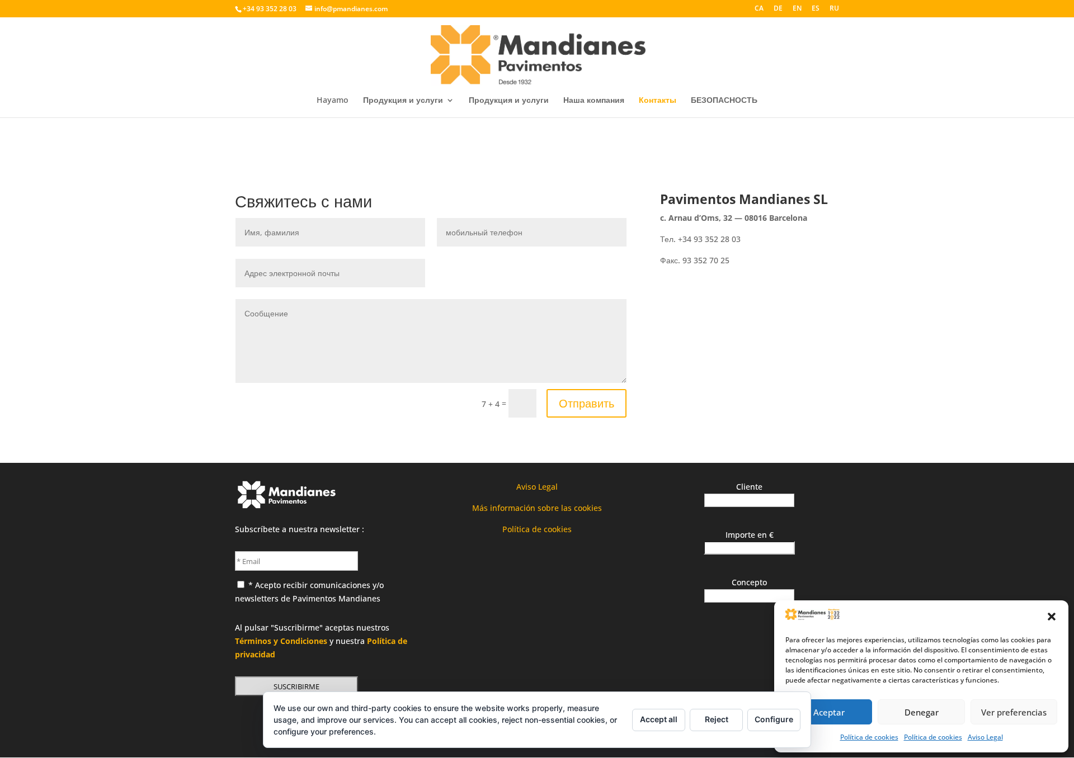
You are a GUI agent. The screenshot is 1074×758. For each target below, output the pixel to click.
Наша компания (593, 100)
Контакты (657, 100)
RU (834, 9)
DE (778, 9)
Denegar (922, 712)
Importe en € (750, 534)
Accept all (658, 719)
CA (759, 9)
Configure (774, 719)
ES (815, 9)
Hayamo (332, 100)
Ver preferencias (1014, 712)
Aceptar (829, 712)
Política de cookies (869, 737)
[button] (1051, 616)
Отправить (586, 403)
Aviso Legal (985, 737)
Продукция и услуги (403, 100)
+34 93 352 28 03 (269, 8)
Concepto (749, 582)
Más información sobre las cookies (537, 508)
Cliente (749, 486)
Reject (716, 719)
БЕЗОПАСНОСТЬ (724, 100)
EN (797, 9)
